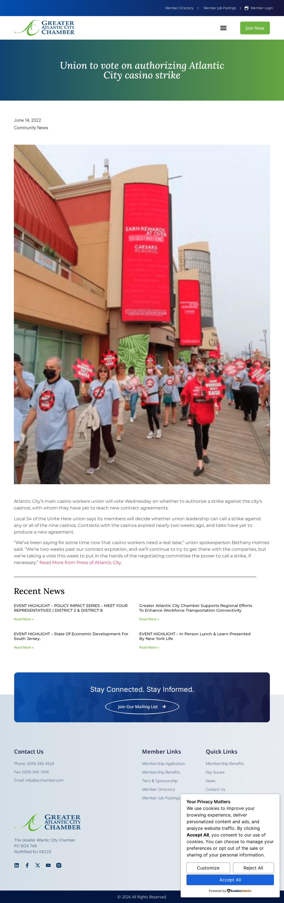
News (210, 780)
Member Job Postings (161, 797)
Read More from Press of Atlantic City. (80, 562)
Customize (208, 868)
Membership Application (163, 763)
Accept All (230, 879)
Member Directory (158, 789)
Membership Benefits (225, 763)
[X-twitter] (37, 865)
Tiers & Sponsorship (160, 780)
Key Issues (215, 772)
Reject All (253, 868)
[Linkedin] (16, 865)
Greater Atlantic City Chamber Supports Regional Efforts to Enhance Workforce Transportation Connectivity (195, 608)
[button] (223, 28)
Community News (31, 127)
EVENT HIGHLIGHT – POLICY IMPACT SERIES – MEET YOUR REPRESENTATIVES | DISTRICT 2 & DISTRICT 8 (71, 608)
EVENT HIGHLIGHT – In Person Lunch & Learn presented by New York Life (195, 636)
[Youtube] (48, 865)
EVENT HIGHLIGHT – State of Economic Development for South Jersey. (71, 636)
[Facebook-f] (27, 865)
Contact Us (215, 789)
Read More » (24, 619)
